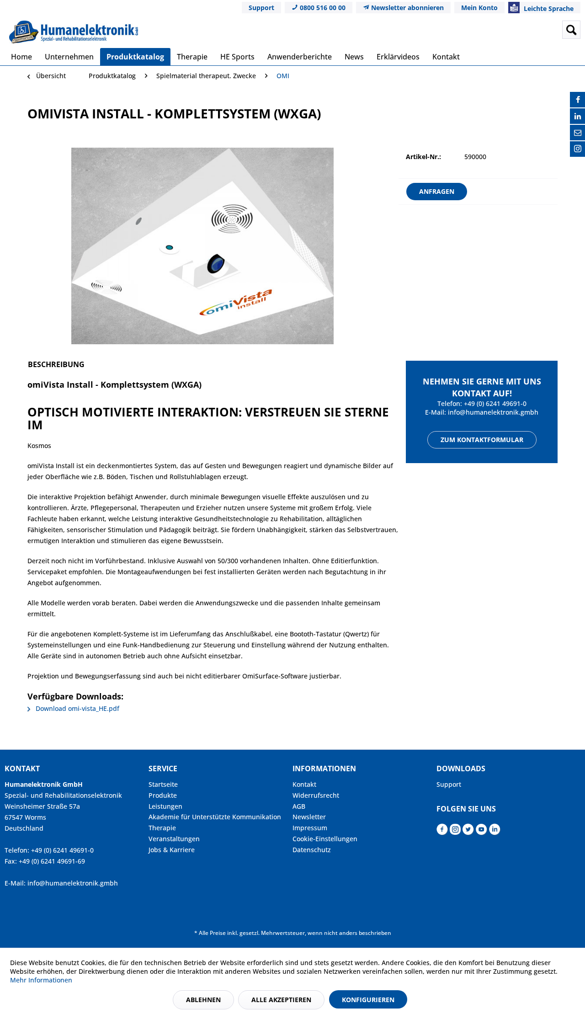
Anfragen (436, 191)
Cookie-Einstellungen (324, 838)
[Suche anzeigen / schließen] (571, 30)
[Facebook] (577, 99)
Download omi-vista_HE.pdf (76, 708)
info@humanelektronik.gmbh (493, 412)
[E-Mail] (577, 132)
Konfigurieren (368, 999)
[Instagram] (577, 149)
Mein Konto (479, 7)
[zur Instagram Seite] (455, 831)
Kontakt (304, 784)
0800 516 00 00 (322, 7)
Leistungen (165, 806)
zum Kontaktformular (482, 439)
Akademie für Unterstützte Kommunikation (215, 816)
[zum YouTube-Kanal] (481, 831)
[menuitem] (499, 30)
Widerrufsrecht (315, 795)
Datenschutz (311, 849)
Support (261, 7)
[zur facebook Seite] (442, 831)
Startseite (163, 784)
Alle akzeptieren (281, 999)
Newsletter (309, 816)
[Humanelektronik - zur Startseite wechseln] (73, 32)
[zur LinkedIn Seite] (494, 831)
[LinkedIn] (577, 116)
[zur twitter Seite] (468, 831)
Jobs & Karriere (172, 849)
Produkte (163, 795)
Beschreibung (56, 364)
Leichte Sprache (548, 8)
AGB (298, 806)
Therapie (162, 827)
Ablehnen (203, 999)
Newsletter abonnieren (406, 7)
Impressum (309, 827)
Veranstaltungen (174, 838)
